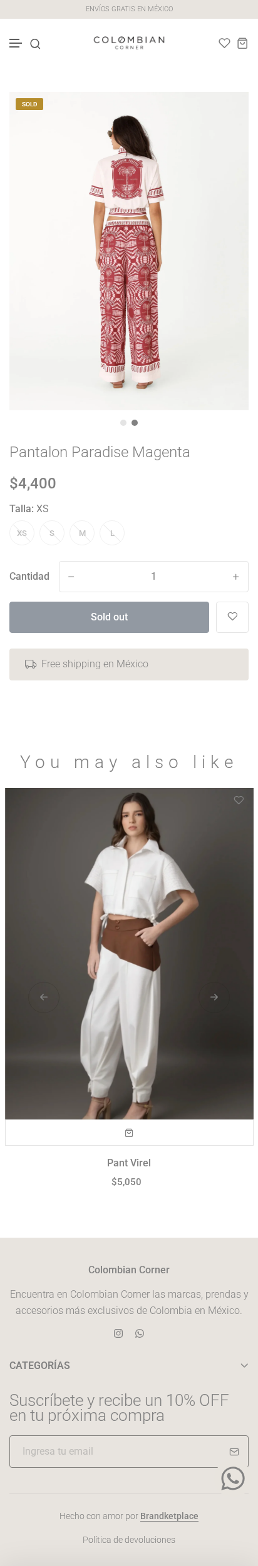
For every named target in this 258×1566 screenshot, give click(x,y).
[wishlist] (224, 43)
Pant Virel (129, 1163)
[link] (223, 116)
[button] (16, 43)
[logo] (128, 43)
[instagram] (118, 1332)
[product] (129, 953)
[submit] (234, 1451)
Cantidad (29, 576)
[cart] (243, 43)
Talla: (29, 509)
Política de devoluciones (129, 1540)
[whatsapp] (139, 1332)
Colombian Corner (129, 1270)
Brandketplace (169, 1516)
